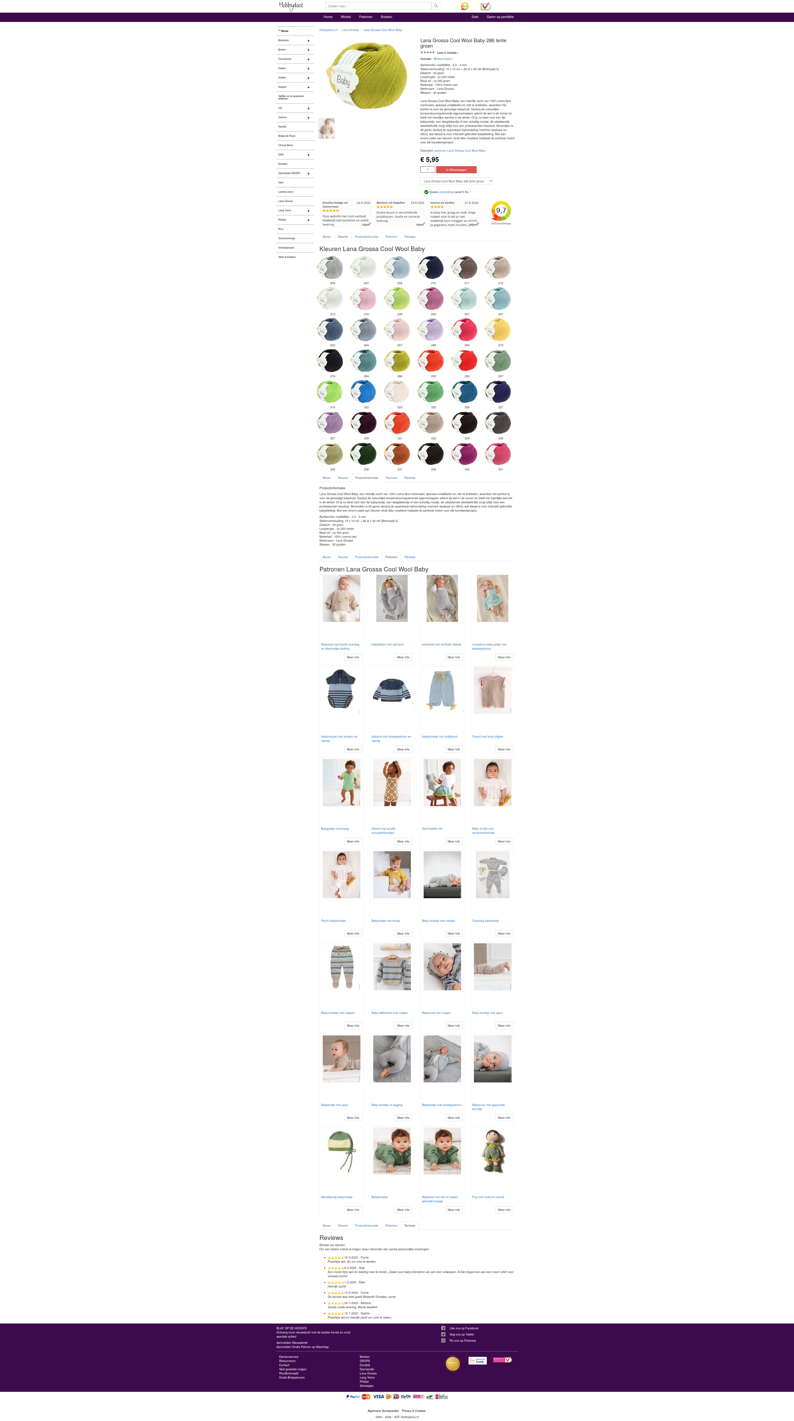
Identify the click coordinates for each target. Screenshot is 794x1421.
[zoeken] (436, 6)
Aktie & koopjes (287, 257)
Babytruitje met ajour (334, 1105)
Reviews (409, 236)
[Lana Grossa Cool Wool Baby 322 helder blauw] (363, 391)
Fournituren (284, 59)
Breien (282, 49)
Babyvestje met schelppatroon (442, 1105)
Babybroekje (380, 1197)
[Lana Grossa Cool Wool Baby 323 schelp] (397, 391)
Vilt (280, 108)
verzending (441, 192)
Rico (280, 229)
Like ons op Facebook (464, 1328)
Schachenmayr (286, 238)
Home (328, 16)
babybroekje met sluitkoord (439, 736)
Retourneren (287, 1361)
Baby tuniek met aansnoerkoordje (483, 830)
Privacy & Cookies (414, 1411)
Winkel (346, 16)
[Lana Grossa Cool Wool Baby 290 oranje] (430, 360)
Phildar (282, 219)
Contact (284, 1365)
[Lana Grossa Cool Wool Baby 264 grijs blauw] (363, 329)
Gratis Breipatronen (292, 1377)
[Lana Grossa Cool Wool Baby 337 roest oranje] (397, 453)
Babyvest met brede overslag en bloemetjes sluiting (340, 646)
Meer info (353, 657)
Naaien (282, 86)
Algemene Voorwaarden (383, 1411)
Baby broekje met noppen (338, 1013)
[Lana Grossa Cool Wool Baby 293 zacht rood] (464, 360)
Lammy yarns (285, 191)
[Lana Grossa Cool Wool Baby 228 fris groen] (397, 298)
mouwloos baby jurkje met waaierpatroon (489, 646)
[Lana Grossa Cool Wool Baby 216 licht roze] (363, 298)
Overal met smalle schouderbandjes (383, 830)
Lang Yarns (284, 210)
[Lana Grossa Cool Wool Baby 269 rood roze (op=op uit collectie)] (464, 329)
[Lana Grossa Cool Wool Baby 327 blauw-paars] (497, 391)
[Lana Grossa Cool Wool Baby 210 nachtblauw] (430, 267)
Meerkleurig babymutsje (337, 1197)
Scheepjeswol (286, 247)
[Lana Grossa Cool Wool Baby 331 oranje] (397, 422)
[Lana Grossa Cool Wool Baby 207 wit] (363, 267)
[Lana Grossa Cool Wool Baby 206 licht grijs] (329, 267)
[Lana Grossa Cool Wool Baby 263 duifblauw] (329, 329)
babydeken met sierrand (387, 644)
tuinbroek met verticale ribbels (441, 644)
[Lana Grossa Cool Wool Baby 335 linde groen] (329, 453)
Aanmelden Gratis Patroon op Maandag (302, 1347)
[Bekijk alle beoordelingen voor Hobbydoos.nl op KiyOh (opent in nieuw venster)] (468, 6)
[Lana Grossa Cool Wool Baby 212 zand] (497, 267)
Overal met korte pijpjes (487, 736)
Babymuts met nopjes (436, 1013)
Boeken (386, 16)
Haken (282, 68)
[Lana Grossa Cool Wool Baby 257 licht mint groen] (464, 298)
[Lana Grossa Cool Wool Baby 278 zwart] (329, 360)
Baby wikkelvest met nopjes (390, 1013)
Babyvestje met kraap (386, 920)
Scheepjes (366, 1386)
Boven (327, 236)
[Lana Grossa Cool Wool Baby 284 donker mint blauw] (363, 360)
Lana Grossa (285, 201)
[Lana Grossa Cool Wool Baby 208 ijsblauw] (397, 267)
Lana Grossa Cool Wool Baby (383, 30)
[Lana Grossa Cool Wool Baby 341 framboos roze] (497, 453)
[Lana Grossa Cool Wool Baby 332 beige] (430, 422)
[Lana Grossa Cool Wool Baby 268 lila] (430, 329)
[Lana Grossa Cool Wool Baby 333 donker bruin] (464, 422)
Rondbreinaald (288, 1373)
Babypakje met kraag (335, 828)
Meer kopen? (445, 59)
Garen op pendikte (500, 16)
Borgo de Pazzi (286, 136)
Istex (280, 182)
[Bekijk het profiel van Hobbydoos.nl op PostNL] (477, 1361)
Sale (475, 16)
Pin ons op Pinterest (463, 1340)
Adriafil (282, 126)
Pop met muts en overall (488, 1197)
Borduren (283, 40)
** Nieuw (283, 31)
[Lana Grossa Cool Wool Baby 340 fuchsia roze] (464, 453)
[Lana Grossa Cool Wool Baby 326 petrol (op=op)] (464, 391)
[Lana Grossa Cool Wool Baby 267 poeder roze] (397, 329)
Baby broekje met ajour (487, 1013)
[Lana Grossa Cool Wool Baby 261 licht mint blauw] (497, 298)
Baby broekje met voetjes (438, 920)
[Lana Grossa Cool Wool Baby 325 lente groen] (430, 391)
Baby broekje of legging (387, 1105)
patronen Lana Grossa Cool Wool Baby (460, 150)
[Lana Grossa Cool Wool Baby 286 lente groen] (397, 360)
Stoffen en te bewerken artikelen (291, 97)
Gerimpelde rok (432, 828)
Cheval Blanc (285, 145)
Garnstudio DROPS (289, 173)
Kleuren (343, 236)
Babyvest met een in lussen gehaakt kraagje (440, 1199)
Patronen (366, 16)
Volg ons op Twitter (462, 1334)
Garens (282, 117)
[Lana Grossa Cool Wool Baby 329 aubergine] (363, 422)
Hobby (282, 77)
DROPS (365, 1361)
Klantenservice (288, 1357)
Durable (282, 163)
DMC (281, 154)
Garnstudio (367, 1369)
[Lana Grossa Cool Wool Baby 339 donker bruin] (430, 453)
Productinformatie (366, 236)
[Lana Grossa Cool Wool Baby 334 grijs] (497, 422)
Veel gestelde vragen (293, 1369)
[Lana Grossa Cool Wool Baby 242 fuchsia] (430, 298)
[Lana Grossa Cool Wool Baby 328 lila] (329, 422)
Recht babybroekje (333, 920)
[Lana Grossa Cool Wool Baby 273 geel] (497, 329)
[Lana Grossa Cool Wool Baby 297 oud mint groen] (497, 360)
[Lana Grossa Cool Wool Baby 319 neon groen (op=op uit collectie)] (329, 391)
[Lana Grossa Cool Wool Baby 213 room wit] (329, 298)
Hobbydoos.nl (328, 30)
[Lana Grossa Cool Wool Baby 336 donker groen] (363, 453)
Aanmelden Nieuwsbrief (291, 1342)
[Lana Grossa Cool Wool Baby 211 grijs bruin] (464, 267)
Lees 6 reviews (447, 52)
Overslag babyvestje (485, 920)
